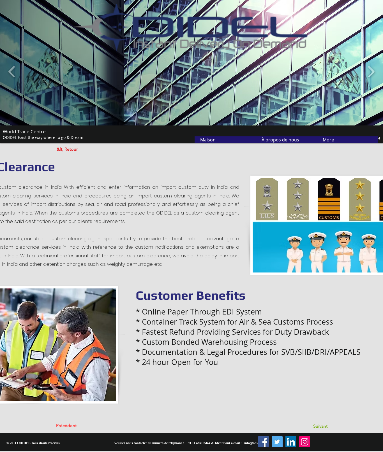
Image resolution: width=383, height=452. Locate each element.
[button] (286, 139)
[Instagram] (304, 441)
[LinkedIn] (290, 441)
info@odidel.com (256, 443)
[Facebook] (263, 441)
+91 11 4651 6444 (198, 443)
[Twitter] (277, 441)
